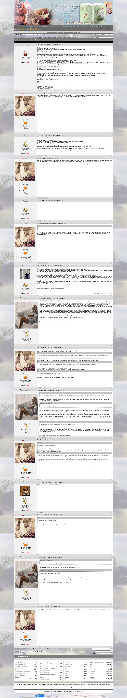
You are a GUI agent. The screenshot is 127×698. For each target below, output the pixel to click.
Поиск (75, 32)
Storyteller (67, 666)
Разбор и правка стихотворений (23, 671)
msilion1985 (92, 671)
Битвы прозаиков (44, 672)
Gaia (66, 668)
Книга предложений (20, 662)
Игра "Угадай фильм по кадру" (47, 668)
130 (63, 390)
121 (62, 44)
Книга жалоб (18, 668)
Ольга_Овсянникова (27, 298)
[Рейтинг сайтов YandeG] (93, 697)
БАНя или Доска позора (21, 666)
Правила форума (68, 32)
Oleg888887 (92, 673)
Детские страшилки (20, 675)
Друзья (100, 26)
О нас (26, 26)
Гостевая (90, 26)
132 (62, 482)
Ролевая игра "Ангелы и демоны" (48, 666)
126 (65, 223)
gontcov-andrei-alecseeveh (96, 662)
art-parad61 (92, 669)
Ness (66, 669)
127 (62, 265)
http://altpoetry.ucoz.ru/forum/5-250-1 (95, 161)
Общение (30, 37)
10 (35, 34)
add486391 (92, 678)
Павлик (26, 135)
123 (62, 135)
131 (61, 439)
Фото (86, 26)
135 (62, 606)
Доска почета (42, 26)
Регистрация (26, 29)
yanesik (26, 482)
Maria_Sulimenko (27, 35)
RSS (38, 29)
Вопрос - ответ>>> (20, 664)
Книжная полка (59, 26)
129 (62, 347)
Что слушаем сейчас (45, 670)
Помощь (36, 26)
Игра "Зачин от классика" (46, 675)
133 (62, 514)
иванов (66, 673)
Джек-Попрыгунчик (26, 45)
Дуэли (74, 26)
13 (41, 34)
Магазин (65, 26)
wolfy (91, 666)
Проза (52, 26)
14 (43, 34)
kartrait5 (92, 677)
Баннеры (96, 26)
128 (64, 298)
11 (37, 34)
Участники (60, 32)
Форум (82, 26)
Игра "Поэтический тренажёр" (47, 674)
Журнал (70, 26)
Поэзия (48, 26)
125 (62, 200)
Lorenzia (34, 35)
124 (62, 158)
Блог (78, 26)
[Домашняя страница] (46, 132)
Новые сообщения (52, 32)
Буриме (17, 677)
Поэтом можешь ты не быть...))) (40, 37)
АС (90, 675)
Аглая (91, 668)
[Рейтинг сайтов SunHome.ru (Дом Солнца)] (57, 697)
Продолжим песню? (20, 673)
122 (62, 93)
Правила (30, 26)
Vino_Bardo (26, 266)
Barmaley (67, 677)
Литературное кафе (22, 37)
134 (64, 557)
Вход (33, 29)
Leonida (91, 664)
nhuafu (66, 675)
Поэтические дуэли (20, 669)
